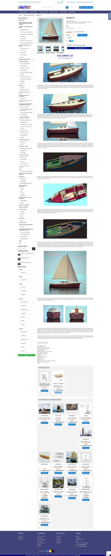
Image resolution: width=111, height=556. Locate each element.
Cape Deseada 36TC (86, 489)
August (23, 313)
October (23, 305)
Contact (78, 533)
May (22, 320)
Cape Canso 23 (85, 464)
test (20, 243)
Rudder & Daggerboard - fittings (25, 92)
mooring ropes (23, 157)
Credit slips (58, 539)
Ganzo (85, 415)
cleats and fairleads (24, 107)
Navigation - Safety (23, 146)
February (23, 290)
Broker (20, 241)
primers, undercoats (23, 207)
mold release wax (24, 238)
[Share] (70, 41)
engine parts (23, 98)
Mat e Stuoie (22, 195)
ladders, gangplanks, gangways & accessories (24, 117)
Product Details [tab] (50, 52)
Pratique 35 (86, 439)
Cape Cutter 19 (72, 464)
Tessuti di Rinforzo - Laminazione (23, 186)
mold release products (25, 234)
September (24, 309)
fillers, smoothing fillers (24, 205)
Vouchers (58, 543)
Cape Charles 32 (44, 489)
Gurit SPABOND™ (23, 200)
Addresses (58, 541)
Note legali (39, 538)
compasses (22, 142)
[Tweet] (72, 41)
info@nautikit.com (37, 2)
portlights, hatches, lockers (25, 120)
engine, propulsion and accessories (24, 96)
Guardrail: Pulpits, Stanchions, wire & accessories (26, 110)
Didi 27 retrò (44, 464)
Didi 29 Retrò (72, 489)
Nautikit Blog (33, 12)
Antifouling (21, 218)
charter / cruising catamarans (26, 43)
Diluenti (21, 216)
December (24, 279)
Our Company (63, 12)
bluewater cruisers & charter (26, 40)
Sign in (82, 2)
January (23, 294)
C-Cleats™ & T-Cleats (24, 68)
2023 (21, 284)
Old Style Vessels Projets (24, 59)
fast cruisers (22, 38)
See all (26, 355)
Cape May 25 (58, 464)
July (22, 347)
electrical (22, 128)
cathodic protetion (24, 133)
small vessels (23, 52)
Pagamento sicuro (41, 543)
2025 (20, 276)
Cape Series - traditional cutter (26, 34)
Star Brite (22, 226)
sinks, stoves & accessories (26, 124)
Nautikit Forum (54, 12)
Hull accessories (23, 135)
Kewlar (21, 190)
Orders (57, 538)
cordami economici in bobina (26, 171)
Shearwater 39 (44, 516)
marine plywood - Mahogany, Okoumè (25, 174)
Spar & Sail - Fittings (24, 89)
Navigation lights (23, 122)
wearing (22, 137)
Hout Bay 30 (58, 415)
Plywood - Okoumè (58, 383)
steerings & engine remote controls (25, 101)
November (24, 331)
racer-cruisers (23, 55)
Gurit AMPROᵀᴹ (23, 179)
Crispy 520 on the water (26, 262)
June (23, 317)
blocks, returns (23, 65)
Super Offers (22, 20)
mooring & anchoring (24, 155)
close (108, 555)
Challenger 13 (44, 415)
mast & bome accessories (25, 79)
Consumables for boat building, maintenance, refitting (26, 229)
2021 (21, 329)
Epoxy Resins (22, 176)
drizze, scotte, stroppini (25, 63)
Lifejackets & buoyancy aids (26, 148)
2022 (21, 299)
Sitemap (39, 546)
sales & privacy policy (41, 539)
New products (21, 538)
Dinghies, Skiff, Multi (24, 29)
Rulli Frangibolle (23, 236)
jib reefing (22, 81)
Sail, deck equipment (23, 61)
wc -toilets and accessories (26, 126)
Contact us (39, 544)
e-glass (22, 188)
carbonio (22, 193)
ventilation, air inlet (24, 131)
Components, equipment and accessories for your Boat (25, 104)
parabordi (22, 161)
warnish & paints (23, 209)
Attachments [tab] (60, 52)
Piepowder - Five (58, 489)
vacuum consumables (25, 232)
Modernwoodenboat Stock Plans (25, 46)
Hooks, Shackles (23, 114)
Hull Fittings (22, 87)
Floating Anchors (23, 150)
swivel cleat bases (24, 70)
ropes (20, 169)
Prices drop (20, 536)
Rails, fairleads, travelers (25, 76)
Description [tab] (40, 52)
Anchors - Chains (23, 163)
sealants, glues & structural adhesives (25, 198)
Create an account (89, 2)
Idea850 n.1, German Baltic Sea (27, 253)
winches (22, 74)
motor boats (23, 50)
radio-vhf (22, 144)
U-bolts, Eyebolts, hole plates (26, 112)
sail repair (22, 83)
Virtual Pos (72, 12)
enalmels (22, 211)
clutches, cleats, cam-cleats (26, 72)
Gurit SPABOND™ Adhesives (26, 183)
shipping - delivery (41, 536)
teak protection (22, 222)
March (23, 272)
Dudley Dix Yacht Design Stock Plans (26, 27)
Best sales (20, 539)
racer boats (22, 36)
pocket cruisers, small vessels (26, 32)
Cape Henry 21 (72, 415)
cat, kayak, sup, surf (24, 48)
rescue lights (23, 152)
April (22, 324)
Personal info (59, 536)
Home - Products (23, 12)
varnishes (22, 213)
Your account (60, 533)
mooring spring (23, 159)
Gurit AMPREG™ (23, 181)
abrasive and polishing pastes (26, 224)
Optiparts (21, 85)
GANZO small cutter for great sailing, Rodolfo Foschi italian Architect (25, 23)
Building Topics (44, 12)
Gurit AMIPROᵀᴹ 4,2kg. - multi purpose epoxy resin (44, 384)
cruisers (22, 57)
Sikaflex (21, 202)
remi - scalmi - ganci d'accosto (24, 166)
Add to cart (82, 35)
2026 (20, 269)
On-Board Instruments (24, 139)
